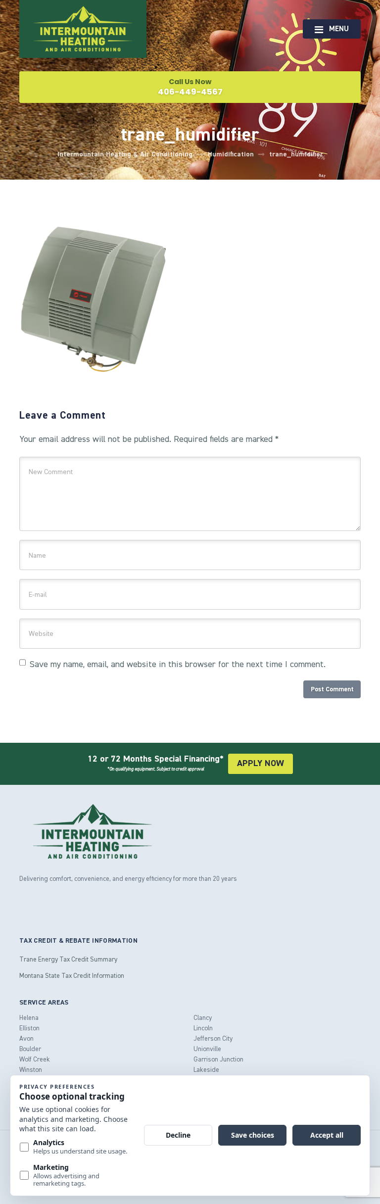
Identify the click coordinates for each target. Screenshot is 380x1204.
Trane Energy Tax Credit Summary (68, 959)
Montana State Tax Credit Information (71, 975)
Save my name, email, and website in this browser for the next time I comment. (178, 664)
